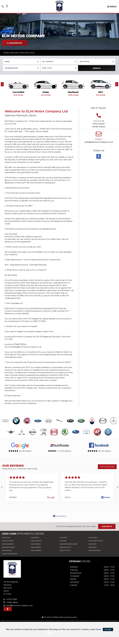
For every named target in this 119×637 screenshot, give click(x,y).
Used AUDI (6, 537)
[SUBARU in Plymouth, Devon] (75, 432)
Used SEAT (92, 547)
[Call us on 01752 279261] (98, 117)
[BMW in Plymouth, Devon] (16, 421)
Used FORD (92, 537)
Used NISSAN (36, 547)
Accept (108, 629)
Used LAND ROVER (95, 541)
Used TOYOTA (65, 550)
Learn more (95, 629)
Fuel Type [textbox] (47, 68)
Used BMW (35, 537)
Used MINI (92, 544)
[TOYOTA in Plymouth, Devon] (86, 432)
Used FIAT (63, 537)
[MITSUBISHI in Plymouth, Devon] (21, 432)
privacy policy (71, 617)
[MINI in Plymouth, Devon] (10, 432)
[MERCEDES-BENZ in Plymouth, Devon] (113, 421)
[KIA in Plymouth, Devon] (70, 421)
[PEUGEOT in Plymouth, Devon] (43, 432)
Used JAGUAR (36, 541)
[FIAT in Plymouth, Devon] (27, 421)
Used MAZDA (36, 544)
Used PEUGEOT (65, 547)
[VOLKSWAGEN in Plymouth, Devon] (108, 432)
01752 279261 (99, 124)
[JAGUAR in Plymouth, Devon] (59, 421)
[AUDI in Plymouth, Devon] (5, 421)
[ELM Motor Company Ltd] (59, 6)
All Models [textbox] (47, 61)
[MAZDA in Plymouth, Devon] (102, 421)
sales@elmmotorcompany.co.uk (98, 142)
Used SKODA (7, 550)
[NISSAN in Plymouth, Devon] (32, 432)
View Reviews (107, 467)
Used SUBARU (36, 550)
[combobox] (21, 62)
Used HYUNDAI (7, 541)
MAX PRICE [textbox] (84, 61)
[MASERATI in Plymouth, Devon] (92, 421)
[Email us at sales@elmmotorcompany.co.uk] (99, 135)
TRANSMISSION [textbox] (11, 68)
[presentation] (2, 84)
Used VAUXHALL (94, 550)
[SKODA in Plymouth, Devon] (65, 432)
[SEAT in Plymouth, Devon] (54, 432)
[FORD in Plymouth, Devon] (37, 421)
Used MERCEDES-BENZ (68, 544)
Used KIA (63, 541)
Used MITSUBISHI (8, 547)
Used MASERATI (8, 544)
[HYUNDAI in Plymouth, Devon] (48, 421)
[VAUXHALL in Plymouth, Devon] (97, 432)
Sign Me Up (107, 526)
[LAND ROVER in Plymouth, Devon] (81, 421)
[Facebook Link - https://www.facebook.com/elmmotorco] (99, 156)
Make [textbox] (7, 61)
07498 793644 (98, 127)
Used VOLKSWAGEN (9, 554)
